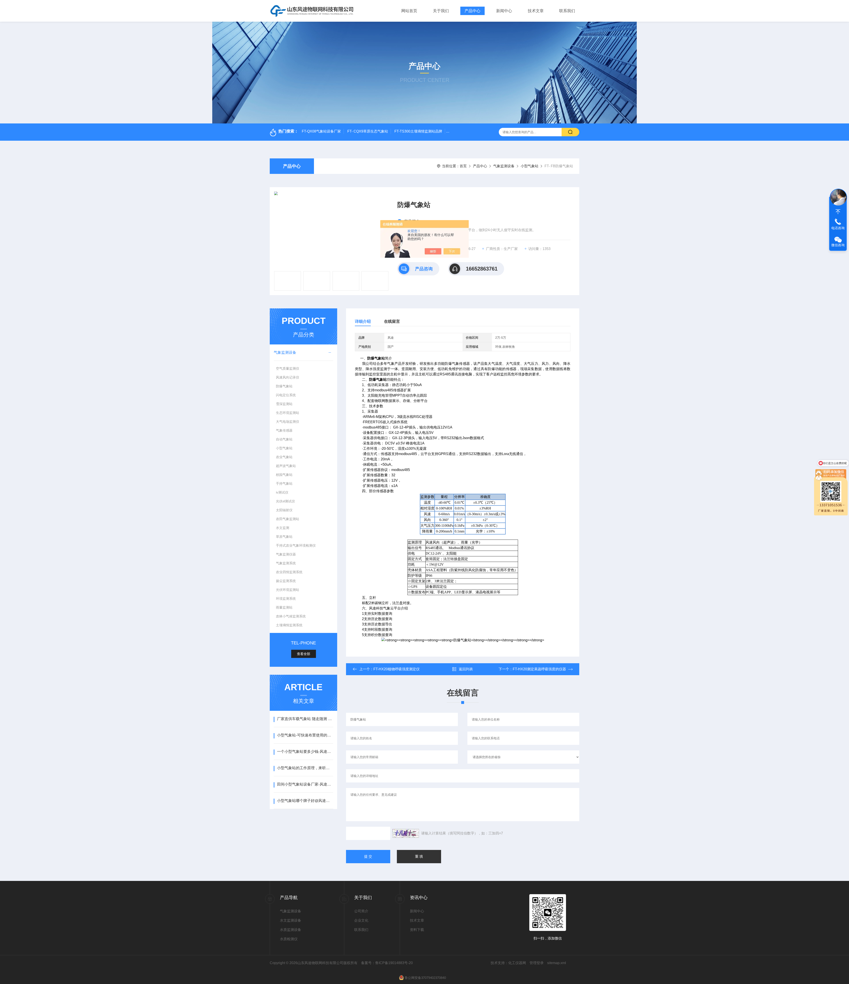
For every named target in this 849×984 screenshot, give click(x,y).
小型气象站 (529, 166)
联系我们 (567, 11)
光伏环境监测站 (287, 590)
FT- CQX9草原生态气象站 (367, 131)
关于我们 (441, 11)
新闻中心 (504, 11)
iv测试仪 (282, 492)
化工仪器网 (517, 963)
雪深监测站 (284, 404)
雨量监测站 (284, 607)
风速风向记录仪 (287, 377)
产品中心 (472, 11)
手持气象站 (284, 483)
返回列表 (466, 669)
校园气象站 (284, 475)
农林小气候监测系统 (291, 616)
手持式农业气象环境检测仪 (296, 545)
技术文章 (536, 11)
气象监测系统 (286, 563)
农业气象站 (284, 457)
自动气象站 (284, 439)
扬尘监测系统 (286, 581)
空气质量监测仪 (287, 368)
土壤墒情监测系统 (289, 625)
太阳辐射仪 (284, 510)
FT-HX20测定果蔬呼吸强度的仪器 (539, 669)
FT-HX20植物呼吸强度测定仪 (396, 669)
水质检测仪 (289, 939)
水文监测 (282, 528)
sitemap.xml (556, 963)
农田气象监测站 (287, 519)
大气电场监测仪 (287, 421)
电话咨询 (838, 228)
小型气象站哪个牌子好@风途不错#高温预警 (305, 801)
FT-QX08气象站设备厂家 (321, 131)
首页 (463, 166)
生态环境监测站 (287, 413)
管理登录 (537, 963)
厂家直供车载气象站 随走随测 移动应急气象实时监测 (305, 719)
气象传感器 (284, 430)
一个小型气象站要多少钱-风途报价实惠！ (305, 752)
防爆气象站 (284, 386)
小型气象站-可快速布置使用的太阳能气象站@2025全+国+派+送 (305, 735)
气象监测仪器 (286, 554)
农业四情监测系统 (289, 572)
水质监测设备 (290, 930)
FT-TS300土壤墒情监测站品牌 (418, 131)
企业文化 (361, 920)
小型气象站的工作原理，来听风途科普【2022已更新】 (305, 768)
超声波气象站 (286, 466)
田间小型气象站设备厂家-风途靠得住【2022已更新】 (305, 784)
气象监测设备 (503, 166)
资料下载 (417, 930)
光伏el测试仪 (285, 501)
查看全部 (303, 654)
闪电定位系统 (286, 395)
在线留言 (392, 321)
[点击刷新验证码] (405, 833)
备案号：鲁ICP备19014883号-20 (387, 963)
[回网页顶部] (838, 211)
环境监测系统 (286, 598)
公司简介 (361, 911)
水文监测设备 (290, 920)
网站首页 (409, 11)
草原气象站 (284, 536)
